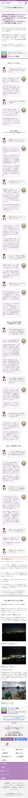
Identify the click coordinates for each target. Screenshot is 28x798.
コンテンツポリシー (9, 785)
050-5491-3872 (15, 735)
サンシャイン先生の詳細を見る (14, 717)
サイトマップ (13, 789)
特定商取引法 (6, 787)
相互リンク (22, 787)
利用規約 (14, 787)
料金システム (19, 753)
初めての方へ (19, 749)
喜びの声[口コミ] (6, 756)
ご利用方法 (5, 753)
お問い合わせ (20, 785)
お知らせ (4, 760)
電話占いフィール (13, 794)
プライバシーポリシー (17, 783)
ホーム (4, 749)
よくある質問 (19, 756)
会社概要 (7, 783)
